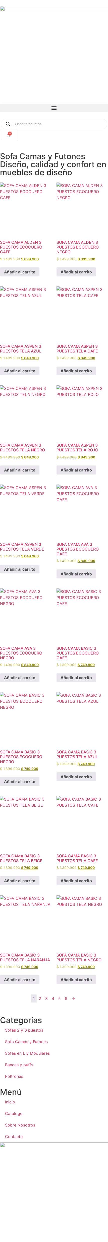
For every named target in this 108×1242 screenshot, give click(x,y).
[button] (54, 108)
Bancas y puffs (19, 1064)
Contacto (14, 1136)
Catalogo (14, 1113)
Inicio (10, 1101)
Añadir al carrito (19, 271)
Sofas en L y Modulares (27, 1053)
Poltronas (14, 1076)
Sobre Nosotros (20, 1125)
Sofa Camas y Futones (26, 1041)
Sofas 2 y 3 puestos (24, 1030)
